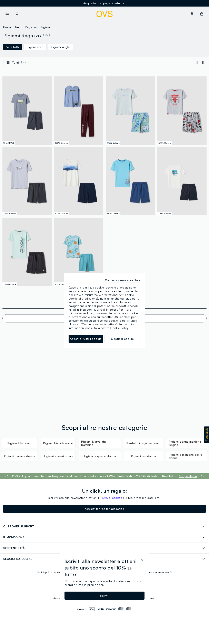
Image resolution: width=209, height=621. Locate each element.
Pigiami (46, 27)
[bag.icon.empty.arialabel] (202, 14)
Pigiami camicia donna (19, 456)
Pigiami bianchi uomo (58, 443)
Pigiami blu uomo (19, 443)
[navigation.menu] (7, 14)
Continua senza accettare (122, 280)
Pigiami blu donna (143, 456)
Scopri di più (188, 476)
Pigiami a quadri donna (100, 456)
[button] (206, 434)
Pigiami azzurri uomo (58, 456)
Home (7, 27)
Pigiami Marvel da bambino (93, 443)
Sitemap (150, 598)
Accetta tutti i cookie (86, 338)
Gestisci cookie (122, 338)
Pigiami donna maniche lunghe (185, 443)
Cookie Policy (119, 328)
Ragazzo (31, 27)
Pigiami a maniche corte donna (185, 456)
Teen (18, 27)
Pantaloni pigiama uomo (144, 443)
